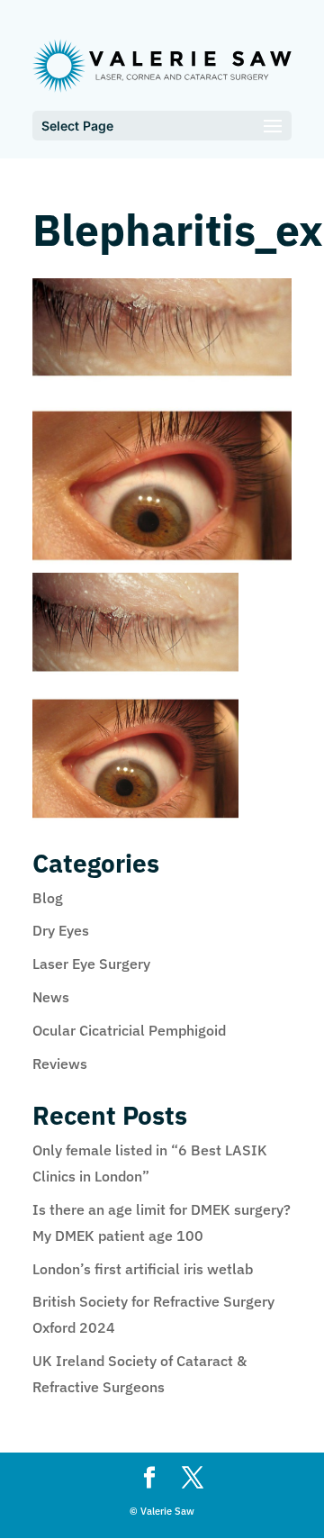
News (50, 997)
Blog (47, 898)
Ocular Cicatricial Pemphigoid (129, 1030)
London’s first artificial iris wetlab (142, 1269)
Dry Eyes (60, 930)
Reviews (59, 1064)
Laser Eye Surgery (91, 964)
